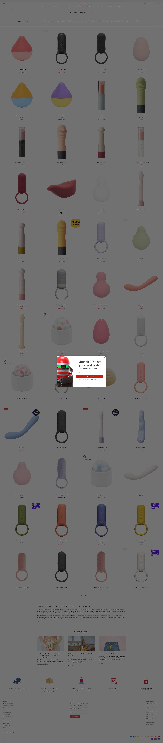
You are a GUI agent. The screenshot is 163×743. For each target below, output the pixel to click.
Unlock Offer (90, 376)
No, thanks (89, 382)
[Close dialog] (105, 357)
